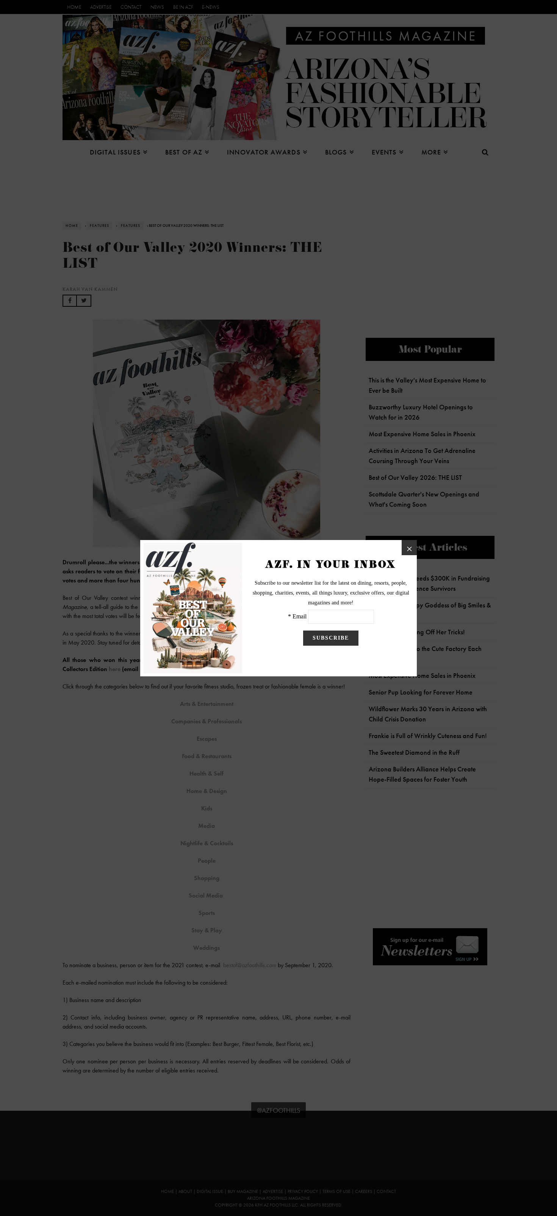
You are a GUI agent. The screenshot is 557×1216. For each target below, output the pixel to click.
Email (300, 616)
